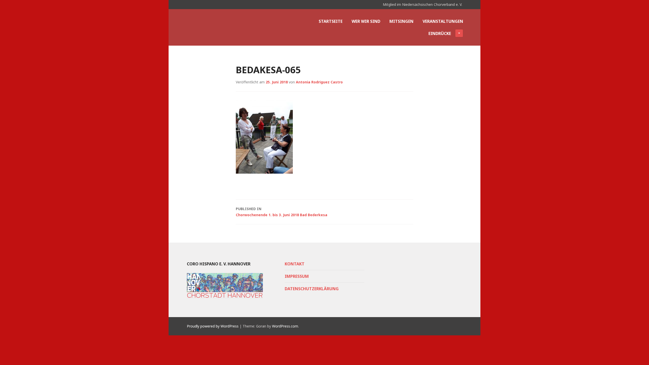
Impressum (297, 276)
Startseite (330, 21)
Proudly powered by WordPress (213, 326)
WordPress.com (285, 326)
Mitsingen (401, 21)
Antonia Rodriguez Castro (319, 82)
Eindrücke (439, 33)
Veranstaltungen (443, 21)
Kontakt (294, 264)
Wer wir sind (366, 21)
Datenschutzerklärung (312, 288)
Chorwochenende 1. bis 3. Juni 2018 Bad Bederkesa (281, 211)
